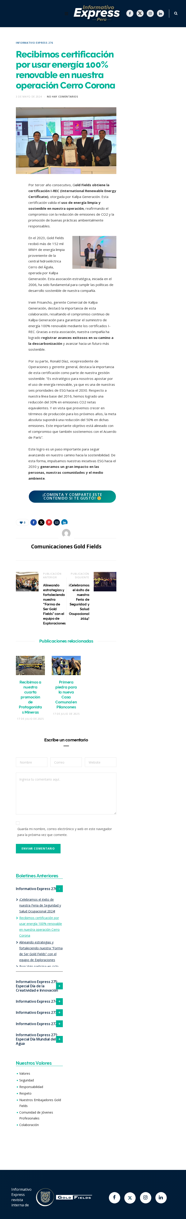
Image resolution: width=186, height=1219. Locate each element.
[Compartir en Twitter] (12, 210)
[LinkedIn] (12, 245)
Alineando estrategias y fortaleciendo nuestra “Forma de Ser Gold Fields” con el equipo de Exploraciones (54, 604)
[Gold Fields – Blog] (97, 13)
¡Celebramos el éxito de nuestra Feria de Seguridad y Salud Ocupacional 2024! (40, 905)
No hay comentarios (62, 96)
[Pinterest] (12, 222)
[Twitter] (130, 1198)
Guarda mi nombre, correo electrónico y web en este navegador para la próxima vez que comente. (64, 832)
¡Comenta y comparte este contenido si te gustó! (72, 496)
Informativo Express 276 (34, 42)
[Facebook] (114, 1197)
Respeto (25, 1093)
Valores (24, 1073)
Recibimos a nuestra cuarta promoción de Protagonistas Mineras (30, 697)
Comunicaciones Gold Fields (66, 546)
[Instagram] (145, 1197)
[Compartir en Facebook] (12, 199)
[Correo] (12, 233)
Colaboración (29, 1125)
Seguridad (26, 1080)
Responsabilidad (31, 1087)
